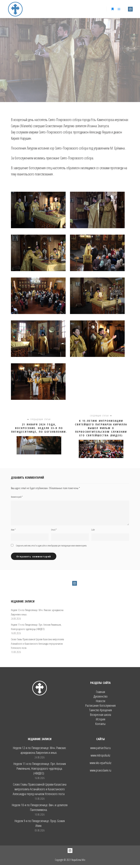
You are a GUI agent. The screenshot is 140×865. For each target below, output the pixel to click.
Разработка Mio (78, 860)
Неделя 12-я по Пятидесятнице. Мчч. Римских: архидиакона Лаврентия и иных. (39, 750)
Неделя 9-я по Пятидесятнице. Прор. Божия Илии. (40, 823)
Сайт (93, 529)
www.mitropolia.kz (100, 755)
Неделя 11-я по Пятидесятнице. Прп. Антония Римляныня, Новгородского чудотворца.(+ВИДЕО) (39, 768)
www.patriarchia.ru (100, 747)
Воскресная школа (100, 714)
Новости (100, 701)
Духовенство (101, 696)
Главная (100, 692)
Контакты (100, 724)
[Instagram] (130, 9)
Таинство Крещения (100, 710)
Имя (13, 529)
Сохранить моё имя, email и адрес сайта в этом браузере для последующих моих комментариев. (51, 545)
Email (54, 529)
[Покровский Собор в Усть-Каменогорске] (15, 9)
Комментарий (17, 496)
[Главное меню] (119, 9)
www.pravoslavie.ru (100, 770)
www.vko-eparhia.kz (100, 762)
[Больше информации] (112, 9)
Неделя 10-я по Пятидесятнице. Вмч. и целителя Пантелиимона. (39, 807)
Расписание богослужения (100, 705)
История (100, 719)
